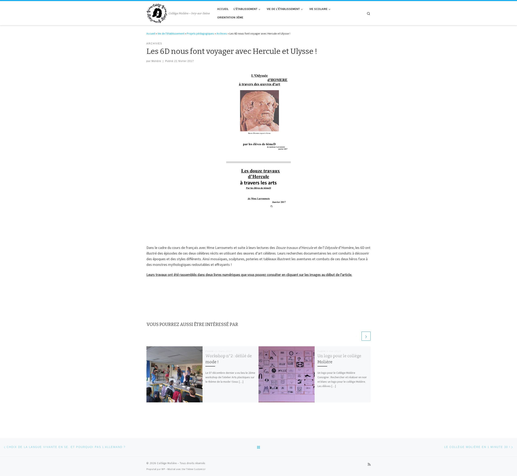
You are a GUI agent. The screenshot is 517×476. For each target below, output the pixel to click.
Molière (156, 61)
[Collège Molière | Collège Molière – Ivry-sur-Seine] (156, 12)
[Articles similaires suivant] (366, 336)
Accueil (150, 33)
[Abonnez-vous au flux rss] (369, 464)
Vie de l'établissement (171, 33)
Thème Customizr (196, 469)
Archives (221, 33)
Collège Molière (167, 463)
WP (163, 469)
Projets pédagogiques (200, 33)
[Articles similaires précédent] (356, 336)
